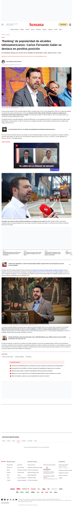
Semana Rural (20, 472)
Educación (19, 464)
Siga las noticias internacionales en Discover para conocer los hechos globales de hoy (25, 56)
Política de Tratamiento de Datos (35, 467)
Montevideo (28, 356)
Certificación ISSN (32, 477)
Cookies (60, 478)
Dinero (8, 470)
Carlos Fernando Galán (7, 356)
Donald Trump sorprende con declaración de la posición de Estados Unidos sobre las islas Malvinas (12, 253)
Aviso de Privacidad (6, 502)
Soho (8, 475)
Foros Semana (20, 467)
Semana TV (9, 467)
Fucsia (8, 477)
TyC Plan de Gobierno (32, 480)
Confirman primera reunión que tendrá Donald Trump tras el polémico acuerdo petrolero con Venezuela (53, 253)
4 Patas (8, 480)
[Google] (2, 500)
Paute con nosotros (63, 475)
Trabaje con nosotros (63, 472)
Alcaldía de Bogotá (19, 356)
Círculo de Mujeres (21, 477)
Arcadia (8, 472)
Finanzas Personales (22, 470)
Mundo (8, 34)
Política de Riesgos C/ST (33, 472)
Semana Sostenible (21, 480)
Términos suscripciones (33, 470)
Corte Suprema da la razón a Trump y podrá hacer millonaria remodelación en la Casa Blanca (32, 253)
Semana (3, 34)
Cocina (19, 475)
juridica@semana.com (48, 473)
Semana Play (10, 464)
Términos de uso (31, 464)
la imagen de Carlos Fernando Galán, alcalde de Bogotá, (47, 270)
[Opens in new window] (5, 500)
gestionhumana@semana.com (50, 478)
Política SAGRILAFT (32, 475)
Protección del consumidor (49, 464)
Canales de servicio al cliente (65, 470)
